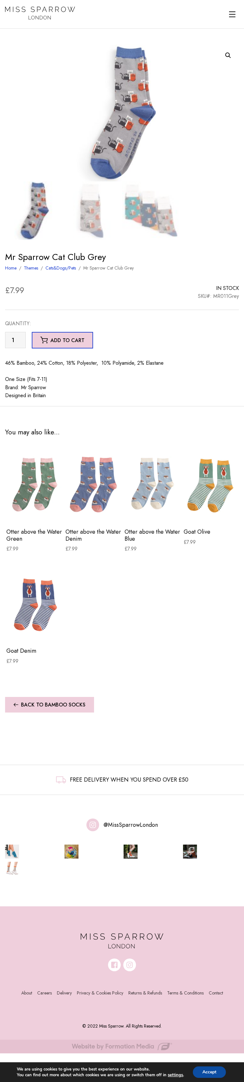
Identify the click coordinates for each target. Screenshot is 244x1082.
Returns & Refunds (145, 993)
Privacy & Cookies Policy (100, 993)
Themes (31, 268)
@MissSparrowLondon (131, 825)
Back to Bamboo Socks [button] (53, 704)
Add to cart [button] (68, 340)
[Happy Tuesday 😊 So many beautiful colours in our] (190, 852)
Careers (44, 993)
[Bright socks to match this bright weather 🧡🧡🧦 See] (131, 852)
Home (11, 268)
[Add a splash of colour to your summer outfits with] (71, 852)
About (26, 993)
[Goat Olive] (212, 484)
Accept (209, 1072)
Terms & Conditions (185, 993)
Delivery (64, 993)
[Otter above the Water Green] (34, 484)
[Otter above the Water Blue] (153, 484)
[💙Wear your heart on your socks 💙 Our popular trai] (12, 852)
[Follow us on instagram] (129, 965)
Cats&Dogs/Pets (60, 268)
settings (175, 1075)
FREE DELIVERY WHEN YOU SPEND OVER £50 (129, 780)
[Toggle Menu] (232, 14)
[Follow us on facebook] (114, 965)
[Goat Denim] (34, 603)
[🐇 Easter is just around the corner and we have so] (12, 869)
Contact (216, 993)
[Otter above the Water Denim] (93, 484)
